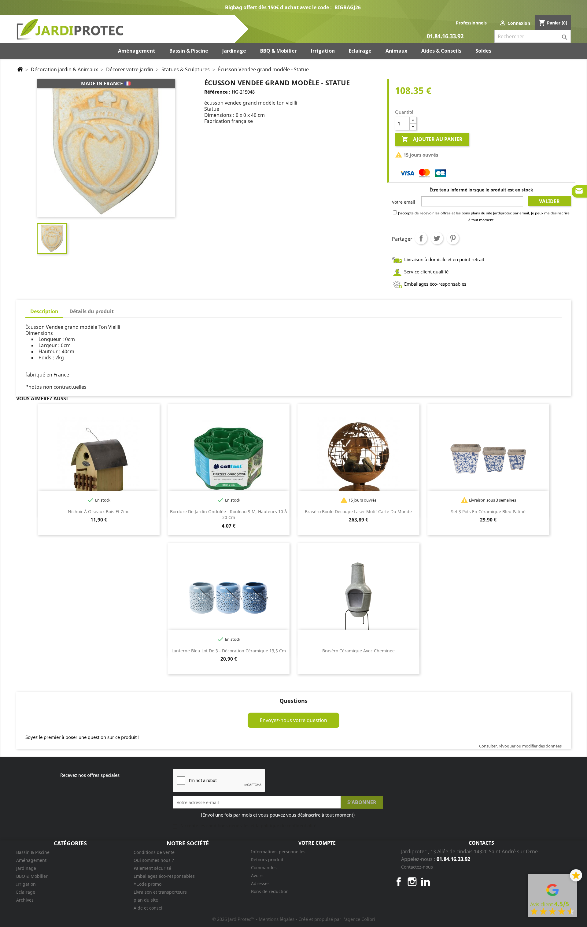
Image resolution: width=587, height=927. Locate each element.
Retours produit (267, 859)
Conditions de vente (154, 852)
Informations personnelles (278, 852)
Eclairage (25, 892)
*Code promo (147, 884)
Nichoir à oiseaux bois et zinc (98, 511)
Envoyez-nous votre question (293, 720)
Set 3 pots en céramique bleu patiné (488, 511)
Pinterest (453, 238)
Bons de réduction (270, 891)
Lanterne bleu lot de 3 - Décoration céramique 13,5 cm (229, 651)
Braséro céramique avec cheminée (358, 651)
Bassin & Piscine (33, 852)
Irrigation (26, 884)
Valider (549, 201)
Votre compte (317, 843)
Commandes (264, 867)
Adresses (260, 883)
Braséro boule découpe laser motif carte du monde (358, 511)
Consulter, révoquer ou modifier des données (520, 746)
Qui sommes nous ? (154, 860)
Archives (25, 900)
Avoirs (257, 875)
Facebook (399, 882)
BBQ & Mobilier (32, 876)
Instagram (412, 882)
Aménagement (31, 860)
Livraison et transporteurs (160, 892)
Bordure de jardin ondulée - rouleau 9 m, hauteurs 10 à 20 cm (228, 515)
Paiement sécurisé (152, 868)
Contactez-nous (417, 867)
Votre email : (405, 202)
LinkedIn (425, 882)
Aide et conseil (149, 908)
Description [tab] (44, 311)
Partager (421, 238)
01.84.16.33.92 (445, 36)
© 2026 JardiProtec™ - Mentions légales (254, 919)
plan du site (146, 900)
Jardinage (26, 868)
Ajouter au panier (432, 139)
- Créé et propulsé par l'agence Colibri (335, 919)
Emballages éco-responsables (164, 876)
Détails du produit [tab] (91, 311)
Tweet (437, 238)
